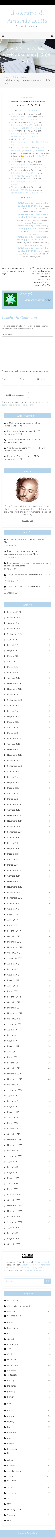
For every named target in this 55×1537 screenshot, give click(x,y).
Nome (5, 379)
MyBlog (10, 1421)
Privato (10, 1443)
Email (23, 379)
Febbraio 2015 (14, 804)
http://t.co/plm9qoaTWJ (22, 125)
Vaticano (11, 1515)
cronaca (11, 1311)
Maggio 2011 (13, 1046)
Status (10, 1476)
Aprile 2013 (12, 920)
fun (8, 1333)
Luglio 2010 (12, 1101)
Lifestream (12, 1480)
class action (12, 1300)
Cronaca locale (14, 1315)
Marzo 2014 (12, 865)
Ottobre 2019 (13, 617)
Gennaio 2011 (13, 1068)
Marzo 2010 (12, 1123)
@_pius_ (41, 147)
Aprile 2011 (12, 1051)
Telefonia (11, 1493)
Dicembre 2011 (14, 1007)
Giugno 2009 (13, 1172)
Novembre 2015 (14, 755)
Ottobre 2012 (13, 953)
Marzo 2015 (12, 799)
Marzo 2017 (12, 667)
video (9, 1520)
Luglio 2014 (12, 843)
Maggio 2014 (13, 854)
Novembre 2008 (14, 1211)
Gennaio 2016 (13, 744)
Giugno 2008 (13, 1238)
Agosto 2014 (13, 837)
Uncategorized (14, 1509)
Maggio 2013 (13, 914)
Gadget (10, 1339)
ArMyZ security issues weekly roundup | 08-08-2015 (14, 271)
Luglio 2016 (12, 711)
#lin (20, 139)
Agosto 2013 (13, 903)
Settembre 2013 (14, 898)
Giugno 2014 (13, 848)
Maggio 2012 (13, 980)
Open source (13, 1365)
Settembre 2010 (14, 1090)
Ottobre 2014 (13, 826)
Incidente (11, 1386)
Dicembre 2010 (14, 1073)
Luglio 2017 (12, 645)
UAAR (9, 1504)
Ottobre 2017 (13, 628)
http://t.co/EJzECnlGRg (21, 181)
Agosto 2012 (13, 964)
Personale (12, 1432)
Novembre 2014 (14, 821)
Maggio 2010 (13, 1112)
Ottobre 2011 (13, 1018)
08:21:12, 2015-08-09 (30, 119)
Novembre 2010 (14, 1079)
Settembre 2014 (14, 832)
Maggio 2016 (13, 722)
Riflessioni (12, 1465)
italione (10, 1410)
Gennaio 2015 (13, 810)
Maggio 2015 (13, 788)
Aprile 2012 (12, 985)
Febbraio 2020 (14, 612)
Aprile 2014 (12, 859)
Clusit (9, 1354)
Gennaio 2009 (13, 1200)
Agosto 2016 (13, 705)
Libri (9, 1453)
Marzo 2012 (12, 991)
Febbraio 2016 (14, 738)
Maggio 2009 (13, 1178)
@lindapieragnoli (19, 150)
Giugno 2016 (13, 716)
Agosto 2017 (13, 639)
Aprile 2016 (12, 727)
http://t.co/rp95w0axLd (22, 116)
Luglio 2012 (12, 969)
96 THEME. (32, 1533)
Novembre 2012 (14, 947)
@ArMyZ (42, 150)
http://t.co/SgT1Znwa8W (22, 173)
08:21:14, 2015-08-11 (31, 136)
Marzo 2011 (12, 1057)
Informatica (12, 1344)
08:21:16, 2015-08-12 (37, 167)
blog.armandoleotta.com (34, 1270)
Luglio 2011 (12, 1035)
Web (9, 1403)
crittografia (12, 1375)
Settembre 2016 (14, 700)
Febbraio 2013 (14, 931)
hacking (10, 1380)
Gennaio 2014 (13, 876)
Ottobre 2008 (13, 1216)
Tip (8, 1498)
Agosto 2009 (13, 1161)
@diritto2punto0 (19, 192)
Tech (9, 1487)
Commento (7, 334)
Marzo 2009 (12, 1189)
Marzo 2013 (12, 925)
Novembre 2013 (14, 887)
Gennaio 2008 (13, 1244)
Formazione (12, 1328)
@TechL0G (16, 136)
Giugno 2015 (13, 782)
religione (11, 1460)
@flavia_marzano (22, 147)
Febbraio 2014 (14, 870)
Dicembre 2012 (14, 942)
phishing (11, 1391)
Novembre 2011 (14, 1013)
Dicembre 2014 (14, 815)
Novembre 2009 (14, 1145)
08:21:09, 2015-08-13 (30, 176)
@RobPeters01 (18, 128)
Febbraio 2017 (14, 672)
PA (8, 1427)
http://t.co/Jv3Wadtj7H (21, 164)
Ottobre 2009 (13, 1150)
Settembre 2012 (14, 958)
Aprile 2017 (12, 661)
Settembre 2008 (14, 1222)
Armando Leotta (42, 1262)
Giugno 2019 (13, 623)
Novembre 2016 (14, 689)
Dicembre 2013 (14, 881)
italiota (10, 1416)
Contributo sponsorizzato (19, 1306)
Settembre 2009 (14, 1156)
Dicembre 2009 (14, 1139)
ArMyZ (20, 110)
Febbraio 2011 (14, 1062)
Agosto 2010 (13, 1095)
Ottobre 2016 (13, 694)
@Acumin (15, 176)
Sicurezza (11, 1370)
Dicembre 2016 (14, 683)
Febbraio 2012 (14, 996)
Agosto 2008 (13, 1227)
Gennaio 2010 (13, 1134)
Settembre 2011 (14, 1024)
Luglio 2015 (12, 777)
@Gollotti (15, 119)
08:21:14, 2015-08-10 (35, 128)
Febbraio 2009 (14, 1194)
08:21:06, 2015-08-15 (37, 192)
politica (10, 1438)
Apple (10, 1348)
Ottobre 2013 (13, 892)
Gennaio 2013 (13, 936)
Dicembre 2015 (14, 749)
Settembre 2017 (14, 634)
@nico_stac (32, 150)
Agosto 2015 (13, 771)
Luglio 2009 (12, 1167)
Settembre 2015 (14, 766)
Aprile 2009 (12, 1183)
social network (27, 97)
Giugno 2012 (13, 974)
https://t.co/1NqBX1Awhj (22, 142)
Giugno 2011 (13, 1040)
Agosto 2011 (13, 1029)
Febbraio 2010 (14, 1128)
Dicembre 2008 (14, 1205)
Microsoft (11, 1359)
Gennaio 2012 (13, 1002)
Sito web (41, 379)
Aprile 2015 (12, 793)
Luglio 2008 (12, 1233)
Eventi (10, 1322)
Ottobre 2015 (13, 760)
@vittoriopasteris (19, 167)
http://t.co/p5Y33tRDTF (21, 133)
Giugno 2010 (13, 1106)
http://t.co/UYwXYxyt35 (21, 190)
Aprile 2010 (12, 1117)
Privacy (10, 1397)
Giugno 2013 (13, 909)
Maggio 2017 (13, 656)
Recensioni (12, 1449)
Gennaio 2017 (13, 678)
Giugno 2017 (13, 650)
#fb (24, 139)
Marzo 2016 (12, 733)
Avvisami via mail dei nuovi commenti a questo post (26, 371)
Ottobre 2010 (13, 1084)
